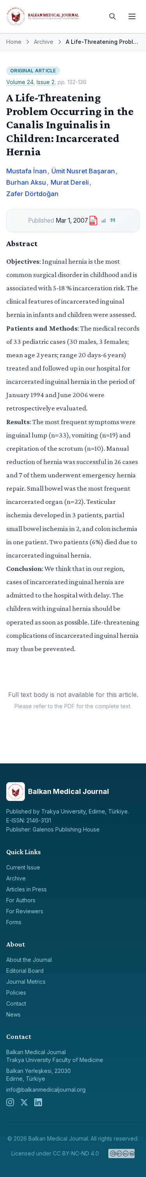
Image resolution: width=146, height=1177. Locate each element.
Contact (16, 1003)
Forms (13, 922)
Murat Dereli (70, 182)
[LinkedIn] (38, 1102)
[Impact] (103, 220)
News (13, 1014)
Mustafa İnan (26, 171)
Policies (16, 992)
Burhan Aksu (26, 182)
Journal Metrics (26, 981)
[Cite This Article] (113, 220)
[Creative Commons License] (121, 1153)
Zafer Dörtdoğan (32, 194)
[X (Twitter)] (24, 1102)
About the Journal (29, 959)
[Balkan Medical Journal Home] (53, 16)
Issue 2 (46, 82)
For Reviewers (24, 911)
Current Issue (23, 867)
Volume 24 (19, 82)
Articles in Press (26, 889)
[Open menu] (132, 16)
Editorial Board (25, 970)
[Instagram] (10, 1102)
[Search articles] (113, 16)
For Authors (20, 900)
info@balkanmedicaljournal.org (46, 1089)
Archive (43, 41)
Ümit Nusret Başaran (83, 171)
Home (13, 41)
